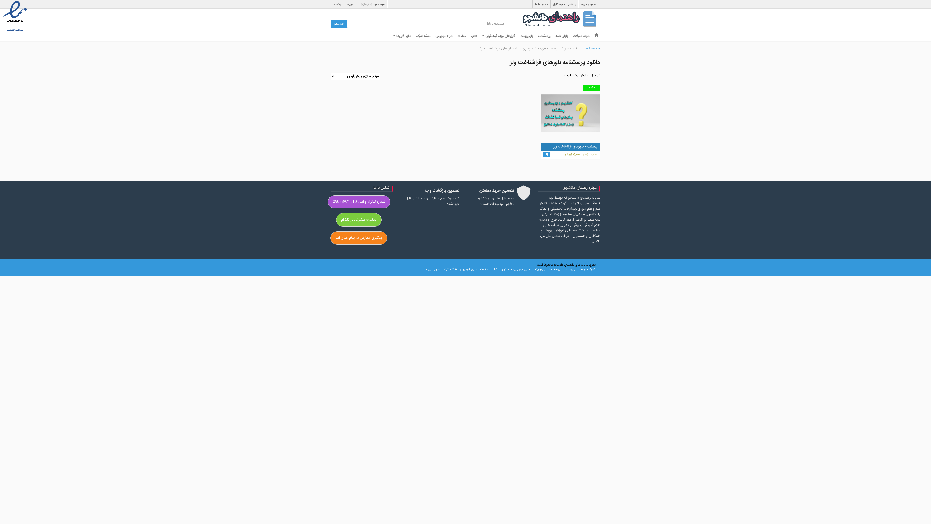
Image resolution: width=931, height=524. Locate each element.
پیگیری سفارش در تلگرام (359, 220)
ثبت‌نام (338, 4)
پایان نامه (561, 36)
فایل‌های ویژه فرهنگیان (499, 36)
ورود (350, 4)
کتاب (474, 36)
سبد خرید (373, 4)
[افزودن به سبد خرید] (546, 154)
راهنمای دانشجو (561, 20)
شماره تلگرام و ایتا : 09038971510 (359, 202)
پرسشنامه (544, 36)
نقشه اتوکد (423, 36)
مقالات (461, 36)
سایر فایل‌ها (403, 36)
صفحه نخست (590, 49)
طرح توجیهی (444, 36)
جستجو (339, 24)
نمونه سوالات (581, 36)
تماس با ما (541, 4)
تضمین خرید (589, 4)
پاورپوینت (526, 36)
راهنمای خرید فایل (564, 4)
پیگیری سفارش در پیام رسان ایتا (359, 238)
